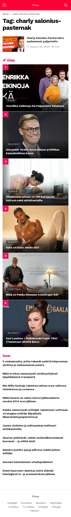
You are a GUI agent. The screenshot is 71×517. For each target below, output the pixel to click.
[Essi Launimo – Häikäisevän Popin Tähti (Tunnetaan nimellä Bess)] (35, 323)
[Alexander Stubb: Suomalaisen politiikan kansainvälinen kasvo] (35, 134)
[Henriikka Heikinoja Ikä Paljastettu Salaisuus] (35, 87)
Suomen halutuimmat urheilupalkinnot (28, 462)
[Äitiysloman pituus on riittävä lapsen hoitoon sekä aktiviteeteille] (35, 182)
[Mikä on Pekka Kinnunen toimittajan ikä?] (35, 276)
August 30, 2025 (40, 46)
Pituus (35, 5)
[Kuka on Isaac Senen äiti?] (35, 229)
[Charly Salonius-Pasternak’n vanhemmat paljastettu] (13, 44)
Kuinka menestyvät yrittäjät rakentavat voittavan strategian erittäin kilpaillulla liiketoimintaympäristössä (35, 413)
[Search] (65, 5)
